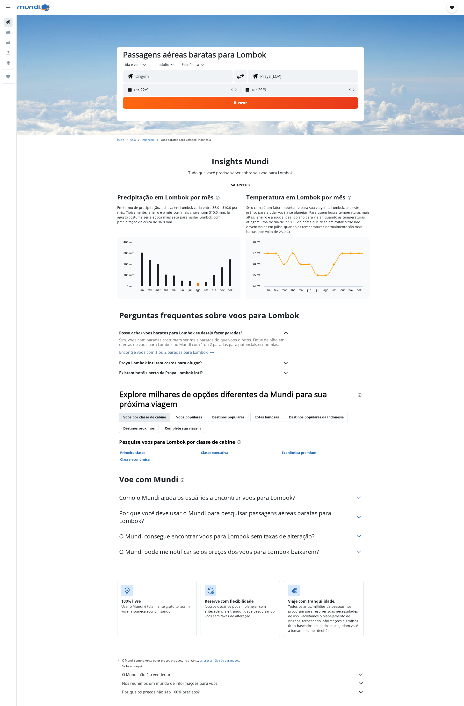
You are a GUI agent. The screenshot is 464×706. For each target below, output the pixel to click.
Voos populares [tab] (189, 417)
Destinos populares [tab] (228, 417)
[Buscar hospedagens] (8, 32)
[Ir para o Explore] (8, 63)
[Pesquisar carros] (8, 42)
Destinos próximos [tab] (139, 428)
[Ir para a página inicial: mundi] (34, 7)
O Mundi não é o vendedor (146, 674)
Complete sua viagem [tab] (183, 428)
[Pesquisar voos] (8, 22)
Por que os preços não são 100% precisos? (161, 692)
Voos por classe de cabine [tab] (144, 417)
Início (120, 140)
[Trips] (8, 76)
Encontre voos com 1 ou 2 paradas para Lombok (163, 352)
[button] (8, 7)
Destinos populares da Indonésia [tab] (316, 417)
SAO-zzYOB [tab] (240, 185)
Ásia (133, 140)
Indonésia (148, 140)
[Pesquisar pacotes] (8, 52)
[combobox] (136, 64)
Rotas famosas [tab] (266, 417)
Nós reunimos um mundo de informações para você (170, 683)
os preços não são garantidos (219, 660)
